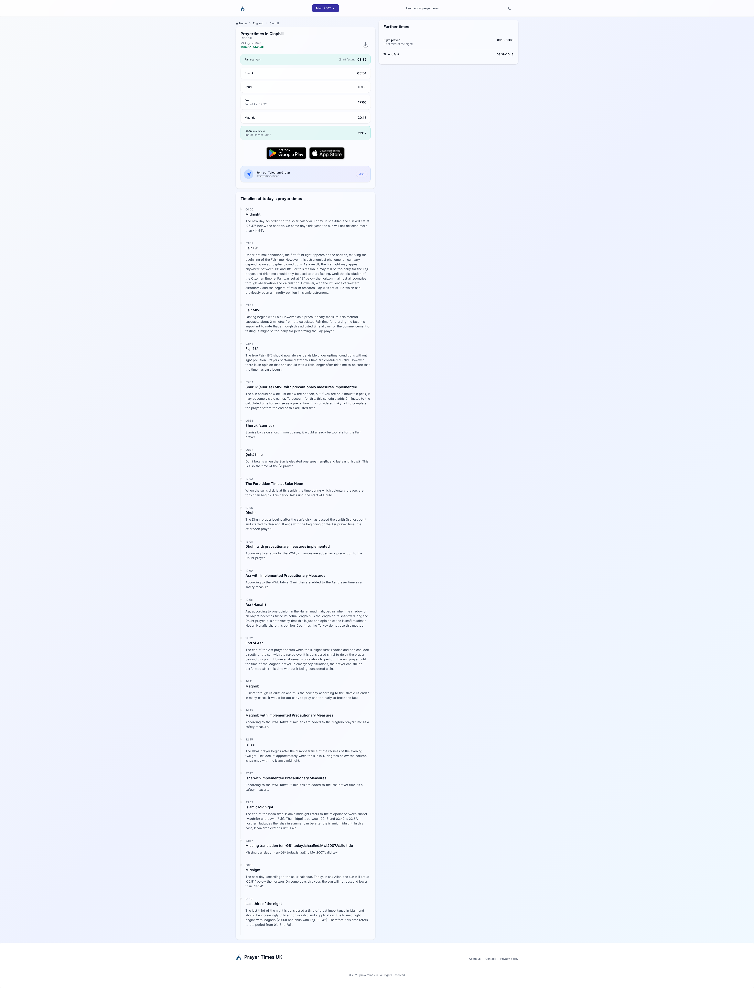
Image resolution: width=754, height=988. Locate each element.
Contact (490, 958)
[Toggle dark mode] (510, 8)
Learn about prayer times (422, 8)
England (258, 23)
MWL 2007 (323, 8)
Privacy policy (509, 958)
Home (243, 23)
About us (475, 958)
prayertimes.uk (369, 975)
